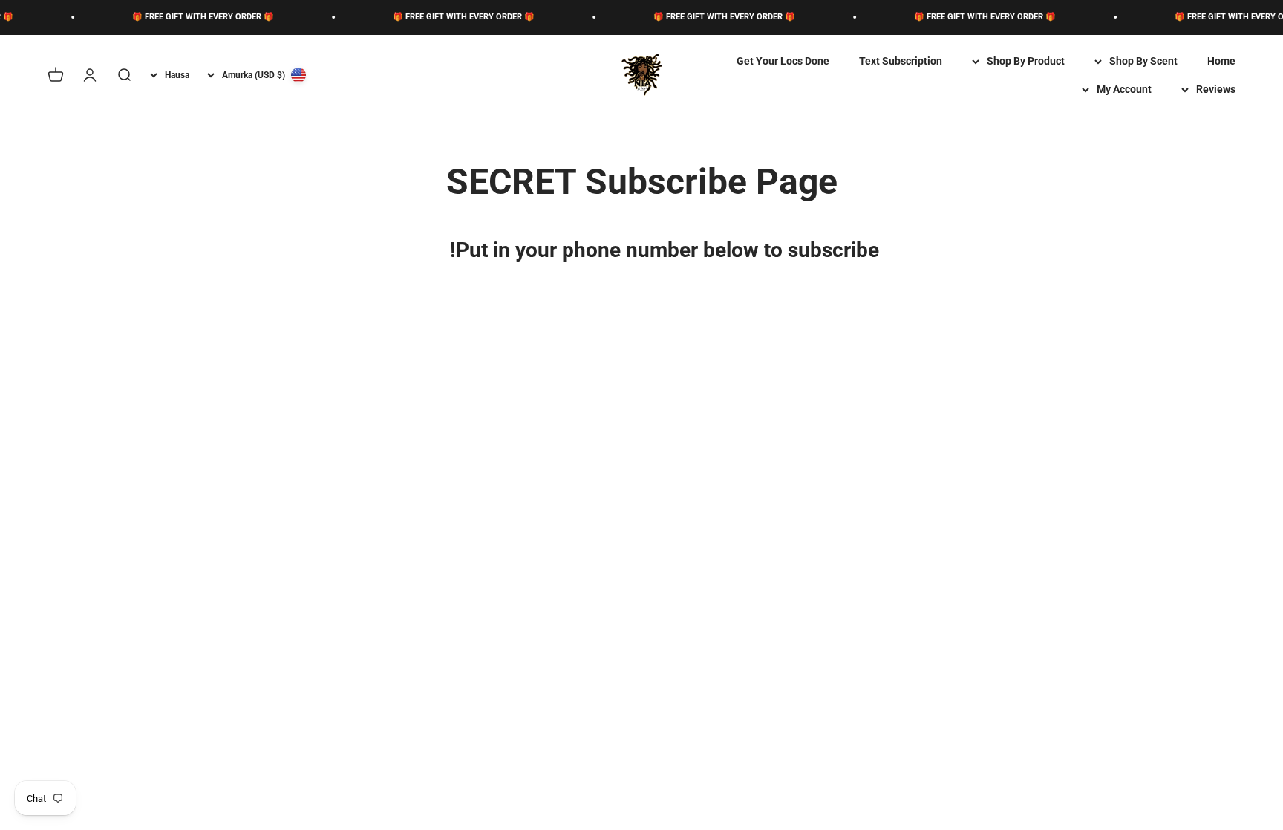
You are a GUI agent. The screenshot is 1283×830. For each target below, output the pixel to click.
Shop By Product (1026, 61)
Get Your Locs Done (783, 61)
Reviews (1215, 89)
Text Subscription (900, 61)
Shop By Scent (1143, 61)
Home (1221, 61)
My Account (1124, 89)
